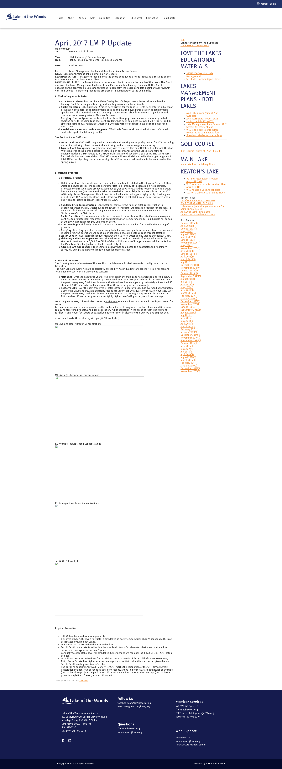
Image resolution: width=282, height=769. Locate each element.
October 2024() (189, 223)
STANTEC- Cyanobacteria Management (199, 75)
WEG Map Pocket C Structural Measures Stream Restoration (202, 131)
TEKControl (135, 18)
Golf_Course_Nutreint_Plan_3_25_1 (200, 151)
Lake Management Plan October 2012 (206, 124)
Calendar (120, 18)
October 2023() (189, 228)
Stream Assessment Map (199, 127)
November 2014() (190, 337)
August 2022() (188, 234)
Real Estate (169, 18)
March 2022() (188, 237)
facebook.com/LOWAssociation (134, 703)
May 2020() (187, 245)
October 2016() (189, 270)
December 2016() (190, 265)
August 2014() (188, 357)
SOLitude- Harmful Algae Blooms (203, 79)
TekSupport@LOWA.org (201, 713)
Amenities (104, 18)
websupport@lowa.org (130, 732)
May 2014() (187, 348)
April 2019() (187, 251)
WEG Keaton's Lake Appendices (203, 189)
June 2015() (187, 318)
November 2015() (190, 304)
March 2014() (188, 360)
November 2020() (190, 242)
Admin (82, 18)
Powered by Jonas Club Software (209, 763)
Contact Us (152, 18)
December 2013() (190, 368)
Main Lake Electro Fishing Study (198, 164)
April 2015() (187, 323)
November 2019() (190, 248)
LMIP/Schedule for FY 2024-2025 (198, 200)
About (71, 18)
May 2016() (187, 287)
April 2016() (187, 290)
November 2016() (190, 267)
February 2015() (189, 329)
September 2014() (191, 340)
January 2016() (189, 298)
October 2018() (189, 253)
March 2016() (188, 293)
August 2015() (188, 312)
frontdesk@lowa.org (129, 728)
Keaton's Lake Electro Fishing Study (205, 192)
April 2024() (187, 226)
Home (60, 18)
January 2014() (189, 365)
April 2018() (187, 256)
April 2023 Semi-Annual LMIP (196, 211)
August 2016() (188, 279)
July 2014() (186, 351)
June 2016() (187, 284)
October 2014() (189, 343)
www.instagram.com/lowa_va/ (134, 706)
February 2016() (189, 295)
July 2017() (186, 262)
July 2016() (186, 281)
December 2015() (190, 301)
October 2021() (189, 239)
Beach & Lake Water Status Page (204, 135)
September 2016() (191, 276)
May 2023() (187, 231)
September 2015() (191, 309)
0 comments (83, 681)
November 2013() (190, 371)
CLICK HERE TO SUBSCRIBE (195, 45)
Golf (92, 18)
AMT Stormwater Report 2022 (202, 118)
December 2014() (190, 335)
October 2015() (189, 307)
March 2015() (188, 326)
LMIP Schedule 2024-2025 (200, 121)
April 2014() (187, 354)
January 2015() (189, 332)
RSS (183, 40)
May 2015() (187, 321)
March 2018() (188, 259)
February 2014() (189, 362)
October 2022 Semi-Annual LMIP (198, 214)
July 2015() (186, 315)
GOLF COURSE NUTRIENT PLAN (197, 203)
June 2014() (187, 346)
